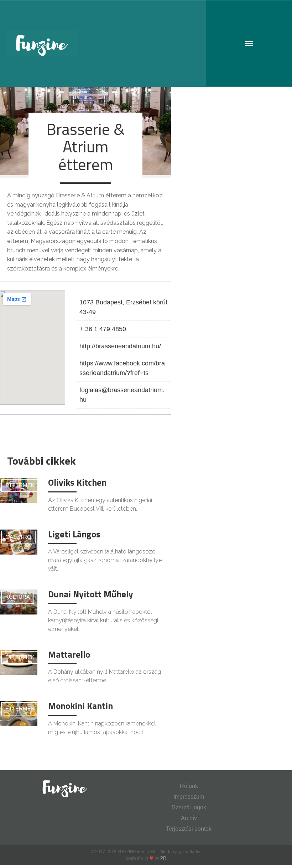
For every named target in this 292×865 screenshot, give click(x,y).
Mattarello (69, 654)
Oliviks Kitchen (77, 482)
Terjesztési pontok (189, 829)
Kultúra (17, 597)
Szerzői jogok (189, 807)
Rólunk (189, 786)
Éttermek (20, 485)
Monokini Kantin (80, 706)
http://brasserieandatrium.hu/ (120, 346)
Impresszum (188, 797)
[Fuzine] (146, 43)
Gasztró (18, 537)
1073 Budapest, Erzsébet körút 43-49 (123, 307)
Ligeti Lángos (74, 534)
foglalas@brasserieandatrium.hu (122, 394)
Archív (189, 818)
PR (163, 858)
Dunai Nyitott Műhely (90, 594)
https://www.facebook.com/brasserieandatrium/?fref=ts (122, 368)
